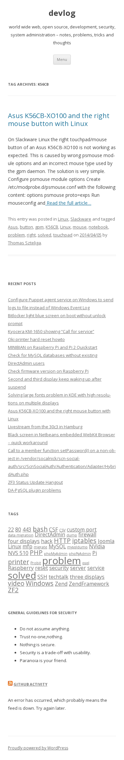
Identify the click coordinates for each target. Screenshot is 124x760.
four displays (24, 541)
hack (47, 541)
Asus (13, 227)
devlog (62, 13)
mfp (27, 546)
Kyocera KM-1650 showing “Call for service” (51, 331)
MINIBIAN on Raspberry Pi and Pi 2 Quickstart (52, 347)
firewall (87, 534)
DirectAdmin (50, 534)
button (26, 227)
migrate (40, 547)
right (31, 235)
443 (26, 529)
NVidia (97, 546)
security (59, 567)
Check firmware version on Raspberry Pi (48, 371)
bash (40, 529)
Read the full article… (68, 203)
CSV (62, 530)
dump (71, 535)
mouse (80, 227)
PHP (36, 552)
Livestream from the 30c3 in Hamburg (45, 427)
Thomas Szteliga (24, 243)
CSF (53, 529)
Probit (35, 563)
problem (16, 235)
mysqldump (77, 547)
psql (85, 563)
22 (11, 529)
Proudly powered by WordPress (38, 748)
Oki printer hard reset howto (36, 339)
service (95, 567)
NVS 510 (18, 553)
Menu (62, 59)
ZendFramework (89, 583)
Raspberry (21, 567)
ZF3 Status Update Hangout (35, 482)
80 (18, 529)
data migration (20, 535)
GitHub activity (30, 684)
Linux (63, 219)
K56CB (52, 227)
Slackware (80, 219)
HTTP (62, 540)
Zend (61, 583)
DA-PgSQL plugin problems (34, 490)
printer (18, 561)
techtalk (58, 576)
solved (44, 235)
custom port (82, 529)
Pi (94, 553)
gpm (39, 227)
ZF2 (13, 589)
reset (41, 567)
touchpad (62, 235)
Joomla (106, 541)
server (78, 567)
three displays (87, 576)
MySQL (57, 546)
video (16, 583)
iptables (84, 540)
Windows (40, 583)
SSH (42, 576)
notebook (98, 227)
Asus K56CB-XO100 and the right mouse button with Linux (58, 119)
